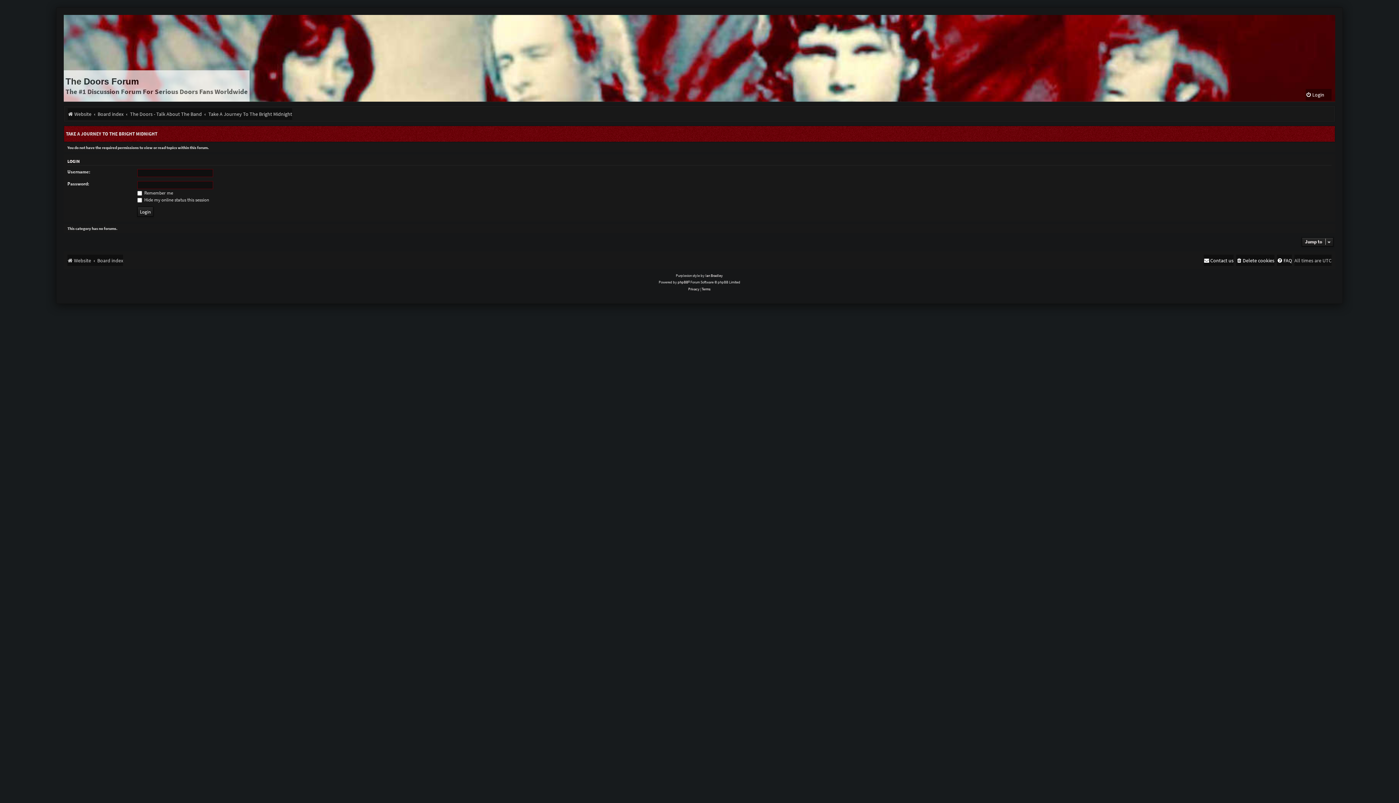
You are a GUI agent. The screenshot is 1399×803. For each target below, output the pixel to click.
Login (73, 161)
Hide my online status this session (176, 200)
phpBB (683, 282)
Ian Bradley (714, 275)
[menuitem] (1315, 95)
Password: (78, 184)
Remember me (158, 193)
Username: (78, 172)
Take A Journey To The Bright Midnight (111, 134)
